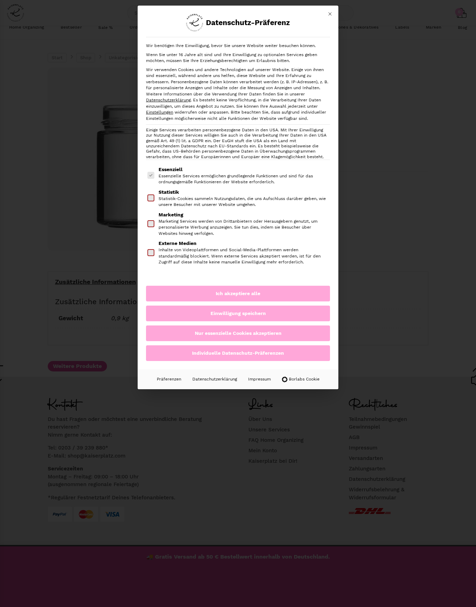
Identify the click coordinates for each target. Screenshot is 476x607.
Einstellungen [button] (159, 112)
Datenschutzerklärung (168, 100)
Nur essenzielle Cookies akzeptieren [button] (238, 333)
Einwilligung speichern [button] (238, 313)
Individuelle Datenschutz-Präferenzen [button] (238, 353)
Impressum (259, 379)
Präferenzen (169, 379)
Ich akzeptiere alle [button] (238, 293)
